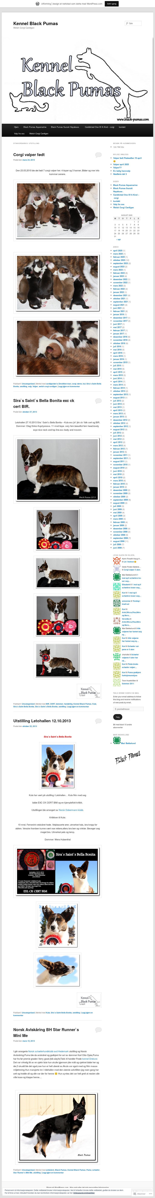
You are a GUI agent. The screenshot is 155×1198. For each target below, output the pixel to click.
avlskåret (50, 1170)
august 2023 (118, 266)
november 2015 (120, 362)
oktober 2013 (119, 391)
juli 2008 (117, 544)
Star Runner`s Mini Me (22, 1172)
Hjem (16, 127)
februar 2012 (119, 448)
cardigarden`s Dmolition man (58, 383)
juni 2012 (117, 435)
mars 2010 (118, 480)
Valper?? (117, 167)
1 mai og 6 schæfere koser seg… (131, 577)
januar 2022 (118, 292)
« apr (118, 239)
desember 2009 (120, 490)
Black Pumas (61, 1170)
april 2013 (117, 410)
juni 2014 (117, 378)
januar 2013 (118, 416)
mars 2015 (118, 375)
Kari (124, 592)
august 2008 (118, 541)
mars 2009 (118, 518)
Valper (35, 386)
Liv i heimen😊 (130, 561)
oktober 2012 (119, 423)
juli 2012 (117, 432)
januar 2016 (118, 359)
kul (84, 383)
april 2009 (117, 515)
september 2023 (120, 263)
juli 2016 (117, 346)
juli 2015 (117, 365)
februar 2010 (119, 483)
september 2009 (120, 499)
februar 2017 (119, 330)
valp (30, 386)
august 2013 (118, 397)
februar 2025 (119, 256)
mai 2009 (117, 512)
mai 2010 (117, 474)
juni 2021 (117, 308)
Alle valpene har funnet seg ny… (132, 631)
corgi (74, 383)
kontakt (122, 127)
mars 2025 (118, 253)
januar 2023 (118, 276)
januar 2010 (118, 486)
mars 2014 (118, 384)
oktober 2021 (119, 298)
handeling (68, 703)
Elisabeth (126, 584)
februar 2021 (119, 311)
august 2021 (118, 304)
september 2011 (120, 458)
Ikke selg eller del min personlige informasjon (89, 1187)
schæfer (96, 1170)
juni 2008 (117, 547)
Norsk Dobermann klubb (71, 809)
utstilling (23, 386)
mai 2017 (117, 327)
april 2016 (117, 352)
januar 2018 (118, 314)
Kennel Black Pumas (35, 23)
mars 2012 (118, 445)
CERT (52, 703)
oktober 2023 (119, 260)
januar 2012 (118, 451)
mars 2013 (118, 413)
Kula (94, 703)
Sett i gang (111, 4)
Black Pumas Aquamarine (34, 127)
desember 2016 (120, 336)
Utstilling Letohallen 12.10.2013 (42, 720)
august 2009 (118, 502)
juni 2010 (117, 471)
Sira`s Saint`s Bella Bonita (46, 706)
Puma (88, 1170)
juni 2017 (117, 324)
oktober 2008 (119, 534)
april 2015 (117, 371)
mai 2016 (117, 349)
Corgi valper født (29, 154)
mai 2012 (117, 438)
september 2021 (120, 301)
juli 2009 (117, 506)
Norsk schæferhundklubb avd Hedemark (48, 1051)
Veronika (126, 618)
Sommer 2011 (128, 683)
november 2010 (120, 464)
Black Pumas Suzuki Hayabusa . (65, 127)
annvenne (126, 601)
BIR (47, 703)
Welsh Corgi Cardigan (38, 133)
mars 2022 (118, 285)
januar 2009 (118, 525)
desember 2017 (120, 317)
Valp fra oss (19, 133)
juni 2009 (117, 509)
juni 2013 (117, 403)
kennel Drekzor (89, 1058)
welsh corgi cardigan (48, 386)
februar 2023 (119, 272)
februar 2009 (119, 522)
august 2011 (118, 461)
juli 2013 (117, 400)
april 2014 (117, 381)
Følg (118, 717)
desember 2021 (120, 295)
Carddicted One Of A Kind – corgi (99, 127)
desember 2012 (120, 419)
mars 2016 (118, 355)
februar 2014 (119, 387)
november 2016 (120, 339)
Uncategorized (28, 383)
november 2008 (120, 531)
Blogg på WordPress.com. (57, 1187)
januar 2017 (118, 333)
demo (79, 383)
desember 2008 (120, 528)
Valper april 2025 (121, 164)
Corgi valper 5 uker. (132, 569)
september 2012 (120, 426)
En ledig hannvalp (121, 170)
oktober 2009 (119, 496)
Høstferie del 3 (120, 174)
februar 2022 (119, 288)
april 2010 (117, 477)
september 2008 (120, 538)
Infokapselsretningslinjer (84, 1192)
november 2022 (120, 282)
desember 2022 (120, 279)
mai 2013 (117, 407)
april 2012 (117, 442)
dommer (59, 703)
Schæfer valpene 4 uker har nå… (130, 657)
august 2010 (118, 467)
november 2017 (120, 320)
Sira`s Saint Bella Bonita (23, 706)
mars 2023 (118, 269)
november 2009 (120, 493)
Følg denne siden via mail (126, 693)
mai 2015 (117, 368)
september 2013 (120, 394)
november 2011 (120, 455)
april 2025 (117, 250)
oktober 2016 (119, 343)
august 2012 (118, 429)
